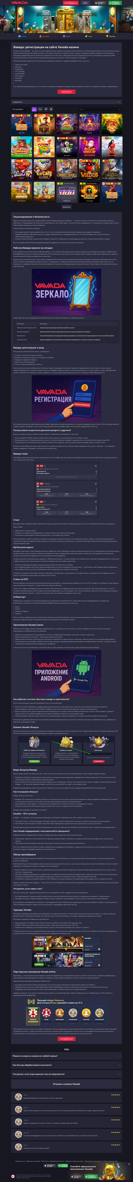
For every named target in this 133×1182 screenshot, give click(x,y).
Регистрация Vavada (66, 1039)
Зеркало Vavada (66, 92)
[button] (2, 19)
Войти (85, 3)
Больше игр (66, 207)
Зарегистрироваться (70, 3)
